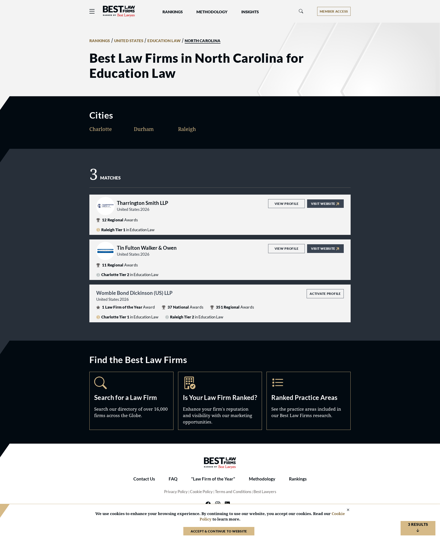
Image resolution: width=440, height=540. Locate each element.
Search (131, 401)
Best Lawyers (264, 491)
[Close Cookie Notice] (345, 510)
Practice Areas (308, 401)
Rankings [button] (172, 12)
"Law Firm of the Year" (213, 478)
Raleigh (187, 128)
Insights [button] (250, 12)
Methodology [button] (212, 12)
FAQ (173, 478)
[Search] (301, 11)
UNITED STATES (128, 40)
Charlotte (100, 128)
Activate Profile (325, 294)
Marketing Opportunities (220, 401)
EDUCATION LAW (164, 40)
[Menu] (92, 11)
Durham (144, 128)
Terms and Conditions (233, 491)
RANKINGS (99, 40)
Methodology (262, 478)
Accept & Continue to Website (219, 531)
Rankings (298, 478)
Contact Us (144, 478)
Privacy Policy (176, 491)
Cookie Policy (201, 491)
